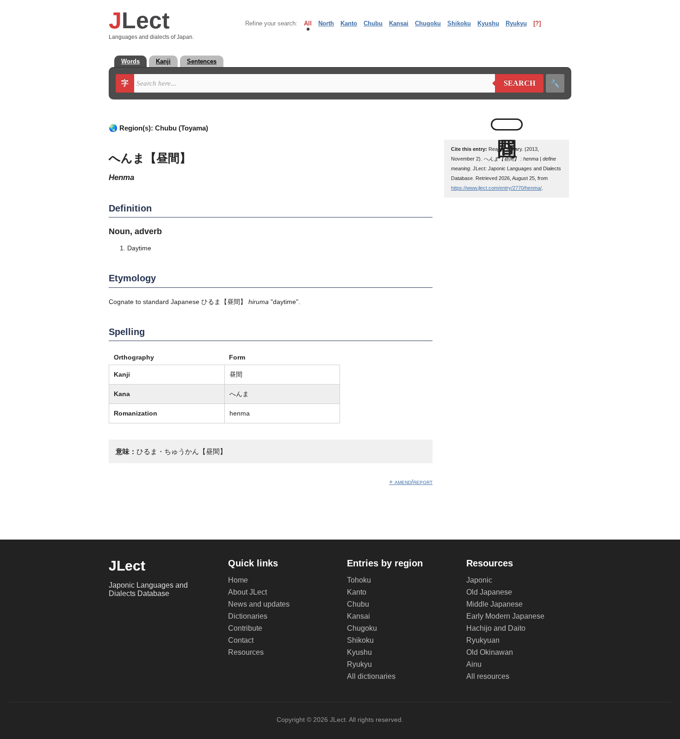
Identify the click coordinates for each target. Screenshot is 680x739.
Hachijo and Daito (495, 628)
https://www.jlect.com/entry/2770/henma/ (496, 188)
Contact (240, 640)
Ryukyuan (483, 640)
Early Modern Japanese (505, 616)
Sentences (201, 61)
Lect (139, 20)
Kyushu (488, 23)
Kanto (348, 23)
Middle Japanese (494, 604)
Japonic (479, 580)
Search (515, 83)
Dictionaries (247, 616)
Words (130, 61)
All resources (487, 676)
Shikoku (459, 23)
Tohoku (359, 580)
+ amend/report (411, 481)
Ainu (474, 664)
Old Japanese (489, 592)
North (326, 23)
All (308, 23)
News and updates (259, 604)
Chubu (373, 23)
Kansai (398, 23)
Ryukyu (516, 23)
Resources (246, 652)
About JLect (247, 592)
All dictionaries (371, 676)
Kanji (163, 61)
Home (238, 580)
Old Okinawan (489, 652)
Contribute (245, 628)
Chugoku (428, 23)
